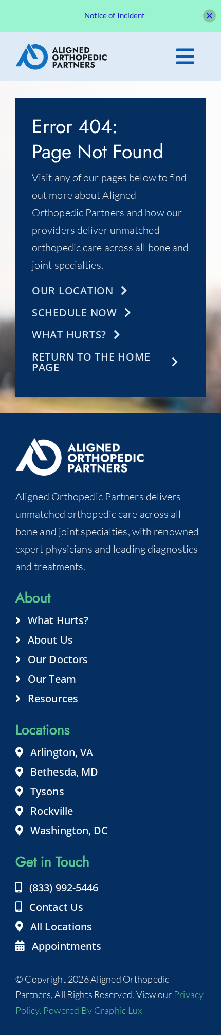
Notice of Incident (114, 15)
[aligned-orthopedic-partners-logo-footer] (61, 48)
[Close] (209, 15)
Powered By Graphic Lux (92, 1010)
